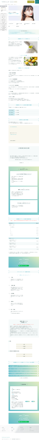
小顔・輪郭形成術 (3, 27)
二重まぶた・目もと (3, 13)
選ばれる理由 (33, 23)
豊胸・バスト (3, 17)
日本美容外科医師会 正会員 (15, 396)
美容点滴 (3, 6)
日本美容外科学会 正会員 (14, 395)
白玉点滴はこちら (22, 162)
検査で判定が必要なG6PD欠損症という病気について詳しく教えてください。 (19, 375)
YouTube (33, 401)
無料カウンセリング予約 (24, 265)
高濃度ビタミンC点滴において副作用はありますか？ (16, 368)
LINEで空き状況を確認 (30, 1)
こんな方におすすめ (11, 23)
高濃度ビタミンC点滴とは (19, 24)
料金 (9, 26)
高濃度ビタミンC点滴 (3, 8)
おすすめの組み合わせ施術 (27, 24)
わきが (3, 18)
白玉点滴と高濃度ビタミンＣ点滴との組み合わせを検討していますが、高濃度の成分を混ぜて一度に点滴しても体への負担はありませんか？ (23, 366)
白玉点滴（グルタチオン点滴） (3, 10)
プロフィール (27, 401)
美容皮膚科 (3, 29)
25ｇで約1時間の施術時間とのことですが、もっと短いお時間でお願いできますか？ (20, 373)
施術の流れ (17, 26)
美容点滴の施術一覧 (3, 7)
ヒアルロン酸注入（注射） (3, 23)
